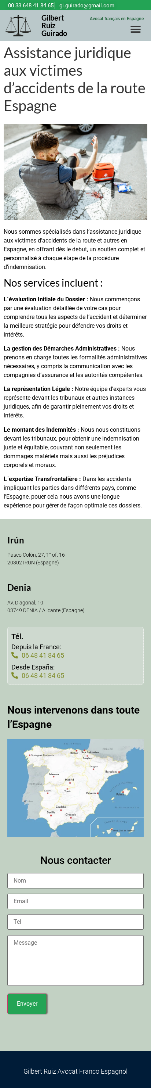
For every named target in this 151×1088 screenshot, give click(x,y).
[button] (135, 29)
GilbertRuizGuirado (54, 25)
